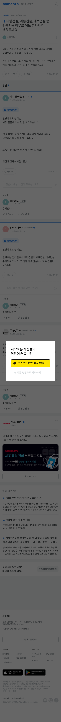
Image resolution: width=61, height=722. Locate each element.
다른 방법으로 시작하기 (29, 372)
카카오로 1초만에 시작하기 (31, 363)
